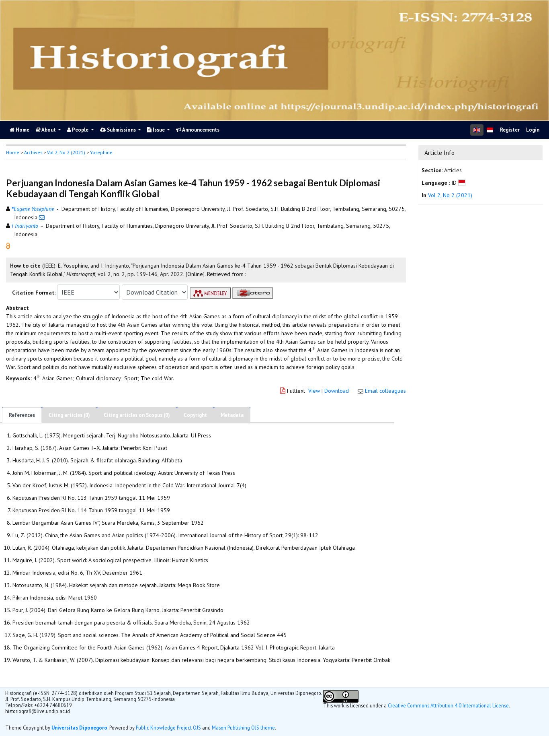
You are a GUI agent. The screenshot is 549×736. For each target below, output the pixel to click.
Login (532, 129)
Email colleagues (385, 390)
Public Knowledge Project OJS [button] (168, 727)
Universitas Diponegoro (79, 727)
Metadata (232, 415)
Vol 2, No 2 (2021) (66, 152)
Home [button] (12, 152)
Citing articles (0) (69, 415)
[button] (8, 245)
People (80, 129)
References (22, 415)
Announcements (200, 129)
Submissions (121, 129)
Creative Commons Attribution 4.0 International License (448, 705)
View (314, 390)
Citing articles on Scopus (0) (137, 415)
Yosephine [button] (101, 152)
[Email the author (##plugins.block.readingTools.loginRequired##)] (42, 217)
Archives (33, 152)
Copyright (195, 415)
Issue (159, 129)
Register (510, 129)
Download (336, 390)
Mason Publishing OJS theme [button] (243, 727)
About (49, 129)
